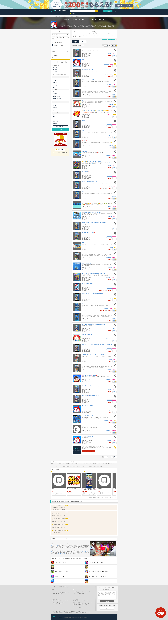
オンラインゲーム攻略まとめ (78, 607)
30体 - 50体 (55, 85)
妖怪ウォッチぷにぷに (54, 545)
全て (54, 91)
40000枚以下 (55, 93)
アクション (78, 591)
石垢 (67, 37)
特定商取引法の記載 (76, 602)
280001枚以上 (55, 100)
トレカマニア (81, 605)
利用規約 (83, 600)
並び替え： (74, 45)
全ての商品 (55, 71)
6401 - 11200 (55, 121)
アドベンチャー (55, 592)
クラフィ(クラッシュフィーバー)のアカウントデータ (98, 571)
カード (60, 592)
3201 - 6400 (55, 119)
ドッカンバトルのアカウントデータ (61, 566)
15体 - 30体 (55, 84)
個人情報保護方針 (80, 603)
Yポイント (63, 37)
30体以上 (54, 110)
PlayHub (79, 604)
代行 (57, 37)
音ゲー (69, 592)
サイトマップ (89, 602)
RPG (102, 21)
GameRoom (75, 604)
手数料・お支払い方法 (62, 602)
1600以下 (54, 116)
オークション (104, 39)
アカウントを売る (65, 600)
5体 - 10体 (55, 107)
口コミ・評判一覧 (84, 602)
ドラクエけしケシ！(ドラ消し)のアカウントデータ (64, 580)
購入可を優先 (55, 67)
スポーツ (66, 592)
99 (112, 45)
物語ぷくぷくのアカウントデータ (61, 576)
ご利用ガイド (74, 13)
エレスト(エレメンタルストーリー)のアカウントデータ (98, 576)
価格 (52, 469)
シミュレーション (84, 591)
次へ (115, 45)
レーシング (57, 593)
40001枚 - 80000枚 (56, 94)
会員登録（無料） (107, 11)
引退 (60, 37)
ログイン (115, 11)
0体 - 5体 (54, 80)
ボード (54, 593)
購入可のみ (55, 69)
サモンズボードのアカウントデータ (61, 571)
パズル (100, 21)
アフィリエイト (86, 603)
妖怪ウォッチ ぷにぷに (63, 21)
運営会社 (74, 600)
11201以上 (55, 123)
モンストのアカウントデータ (60, 562)
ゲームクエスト (84, 604)
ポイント (53, 37)
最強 (52, 39)
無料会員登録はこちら (88, 451)
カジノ (61, 593)
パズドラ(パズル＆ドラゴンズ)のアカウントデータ (98, 562)
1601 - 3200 (55, 118)
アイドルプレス (75, 605)
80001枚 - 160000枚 (56, 96)
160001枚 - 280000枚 (57, 98)
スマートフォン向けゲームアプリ (87, 21)
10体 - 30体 (55, 109)
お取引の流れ (59, 600)
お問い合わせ (79, 600)
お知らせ (74, 603)
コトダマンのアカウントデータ (94, 566)
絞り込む (60, 129)
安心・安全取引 (54, 603)
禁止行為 (87, 600)
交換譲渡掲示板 (111, 39)
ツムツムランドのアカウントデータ (95, 580)
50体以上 (54, 87)
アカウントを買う (55, 602)
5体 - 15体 (55, 82)
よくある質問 (60, 603)
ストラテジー (90, 591)
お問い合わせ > (107, 608)
